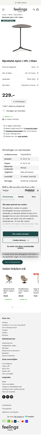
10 (25, 307)
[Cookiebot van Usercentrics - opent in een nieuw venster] (25, 190)
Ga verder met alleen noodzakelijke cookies (20, 247)
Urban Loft (5, 366)
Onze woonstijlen (8, 384)
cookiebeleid (28, 226)
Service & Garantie (8, 356)
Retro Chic (5, 368)
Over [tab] (34, 197)
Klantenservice (7, 343)
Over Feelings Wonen (9, 327)
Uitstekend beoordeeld (14, 131)
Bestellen (5, 353)
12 (28, 307)
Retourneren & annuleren (11, 350)
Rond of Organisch (9, 67)
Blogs (4, 381)
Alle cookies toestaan (20, 234)
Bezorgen (5, 348)
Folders (4, 332)
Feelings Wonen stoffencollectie (13, 389)
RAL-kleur (6, 85)
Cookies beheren (19, 240)
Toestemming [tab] (8, 197)
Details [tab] (21, 197)
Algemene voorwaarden (10, 412)
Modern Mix (6, 371)
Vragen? (13, 106)
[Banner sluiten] (37, 190)
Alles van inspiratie (8, 392)
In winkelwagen (19, 101)
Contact (5, 330)
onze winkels (22, 136)
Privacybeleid (6, 408)
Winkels (5, 322)
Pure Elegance (7, 363)
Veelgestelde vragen (9, 345)
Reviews (5, 335)
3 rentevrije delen (30, 128)
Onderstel (6, 79)
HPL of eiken (7, 73)
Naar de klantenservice (12, 262)
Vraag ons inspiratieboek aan (12, 386)
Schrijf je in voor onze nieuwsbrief (13, 325)
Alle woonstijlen (7, 374)
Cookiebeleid (6, 405)
